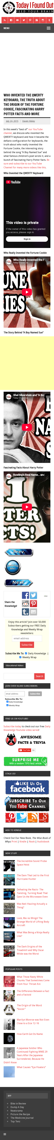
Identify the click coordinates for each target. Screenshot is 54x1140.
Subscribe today (12, 726)
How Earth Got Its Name (30, 1034)
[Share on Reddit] (25, 603)
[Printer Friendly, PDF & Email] (46, 596)
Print (14, 841)
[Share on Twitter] (33, 595)
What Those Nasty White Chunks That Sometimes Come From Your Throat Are (33, 980)
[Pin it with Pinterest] (33, 603)
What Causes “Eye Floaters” (31, 1067)
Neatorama (16, 1110)
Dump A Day (17, 1107)
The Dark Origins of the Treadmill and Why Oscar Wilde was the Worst (30, 950)
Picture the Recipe (20, 1114)
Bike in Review (18, 1103)
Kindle (23, 841)
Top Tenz (15, 1121)
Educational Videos (14, 665)
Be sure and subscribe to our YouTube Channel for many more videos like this (26, 163)
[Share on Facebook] (25, 595)
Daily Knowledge (37, 653)
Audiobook (43, 841)
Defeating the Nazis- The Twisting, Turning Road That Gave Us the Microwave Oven (32, 893)
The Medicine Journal (22, 1117)
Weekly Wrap (29, 657)
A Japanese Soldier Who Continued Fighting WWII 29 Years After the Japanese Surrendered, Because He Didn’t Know (25, 1055)
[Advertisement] (27, 61)
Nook (32, 841)
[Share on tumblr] (25, 611)
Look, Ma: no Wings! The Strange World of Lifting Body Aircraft (33, 922)
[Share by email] (33, 611)
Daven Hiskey (28, 121)
